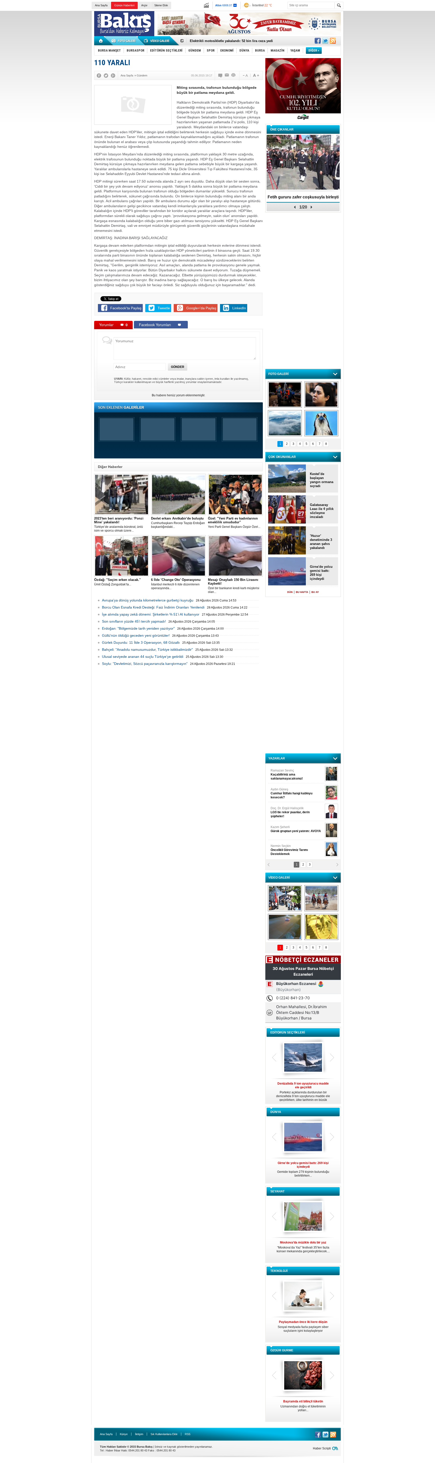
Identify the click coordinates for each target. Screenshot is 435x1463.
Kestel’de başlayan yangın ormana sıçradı (321, 480)
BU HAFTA (302, 592)
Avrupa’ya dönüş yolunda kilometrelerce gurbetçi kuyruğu (147, 600)
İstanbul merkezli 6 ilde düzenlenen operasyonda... (176, 584)
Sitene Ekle (161, 5)
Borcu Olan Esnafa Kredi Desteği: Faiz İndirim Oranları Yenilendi (153, 607)
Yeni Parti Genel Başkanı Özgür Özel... (234, 523)
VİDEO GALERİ (279, 877)
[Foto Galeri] (124, 40)
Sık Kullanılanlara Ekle (164, 1434)
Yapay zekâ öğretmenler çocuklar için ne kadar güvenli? (303, 1328)
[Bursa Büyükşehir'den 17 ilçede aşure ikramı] (285, 898)
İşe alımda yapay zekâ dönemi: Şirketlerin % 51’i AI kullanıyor (150, 614)
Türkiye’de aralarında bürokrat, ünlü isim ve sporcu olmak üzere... (118, 524)
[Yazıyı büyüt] (256, 75)
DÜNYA (275, 1112)
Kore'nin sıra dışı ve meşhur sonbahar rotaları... (303, 1247)
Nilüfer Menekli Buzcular (290, 793)
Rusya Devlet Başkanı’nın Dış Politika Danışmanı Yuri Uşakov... (303, 1169)
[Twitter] (106, 75)
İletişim (139, 1434)
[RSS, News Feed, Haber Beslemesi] (333, 41)
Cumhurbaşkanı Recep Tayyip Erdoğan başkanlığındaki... (178, 523)
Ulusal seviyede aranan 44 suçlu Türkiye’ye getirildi (142, 657)
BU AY (315, 592)
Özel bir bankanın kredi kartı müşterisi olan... (233, 586)
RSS (187, 1434)
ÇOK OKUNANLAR (282, 457)
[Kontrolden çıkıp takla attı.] (285, 927)
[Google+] (113, 75)
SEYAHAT (277, 1191)
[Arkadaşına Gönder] (227, 75)
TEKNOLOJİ (278, 1271)
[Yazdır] (233, 75)
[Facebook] (99, 75)
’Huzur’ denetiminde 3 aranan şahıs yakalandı (321, 542)
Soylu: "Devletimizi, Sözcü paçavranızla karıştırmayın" (145, 664)
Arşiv (144, 5)
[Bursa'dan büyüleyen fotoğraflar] (285, 423)
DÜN (290, 592)
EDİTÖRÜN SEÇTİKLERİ (287, 1032)
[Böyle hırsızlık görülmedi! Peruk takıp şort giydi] (321, 927)
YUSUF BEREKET (288, 772)
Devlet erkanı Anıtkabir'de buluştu (216, 41)
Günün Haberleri (124, 5)
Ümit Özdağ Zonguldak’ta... (117, 582)
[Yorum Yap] (220, 75)
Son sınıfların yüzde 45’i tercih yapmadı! (134, 621)
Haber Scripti (322, 1448)
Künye (124, 1434)
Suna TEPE (297, 829)
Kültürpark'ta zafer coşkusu (303, 197)
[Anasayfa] (101, 40)
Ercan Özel (288, 810)
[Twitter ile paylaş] (325, 41)
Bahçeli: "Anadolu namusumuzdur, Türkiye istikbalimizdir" (147, 650)
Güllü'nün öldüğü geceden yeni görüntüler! (136, 635)
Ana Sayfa (101, 5)
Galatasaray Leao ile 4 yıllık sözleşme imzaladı (322, 511)
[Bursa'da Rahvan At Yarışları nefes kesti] (321, 898)
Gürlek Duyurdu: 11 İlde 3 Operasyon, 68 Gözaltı (141, 642)
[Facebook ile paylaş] (318, 41)
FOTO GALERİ (278, 374)
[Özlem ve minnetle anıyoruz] (321, 394)
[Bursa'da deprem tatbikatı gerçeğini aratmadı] (285, 394)
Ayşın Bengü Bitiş (286, 848)
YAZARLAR (276, 758)
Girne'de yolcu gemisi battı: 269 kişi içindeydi (321, 573)
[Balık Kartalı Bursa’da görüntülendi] (321, 423)
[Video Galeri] (157, 40)
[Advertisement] (390, 48)
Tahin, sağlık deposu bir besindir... (303, 1404)
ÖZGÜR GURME (281, 1350)
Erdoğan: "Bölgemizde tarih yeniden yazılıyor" (138, 628)
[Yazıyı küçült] (245, 75)
